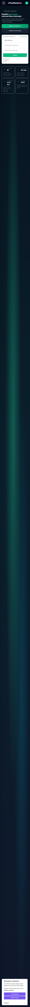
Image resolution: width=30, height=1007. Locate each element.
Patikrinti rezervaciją (15, 30)
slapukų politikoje (9, 990)
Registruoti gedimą (15, 26)
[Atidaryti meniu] (4, 3)
